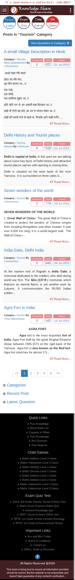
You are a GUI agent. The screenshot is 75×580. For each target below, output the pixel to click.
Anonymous (11, 66)
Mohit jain (24, 146)
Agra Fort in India (19, 307)
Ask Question (39, 440)
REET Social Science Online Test (39, 514)
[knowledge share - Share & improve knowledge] (32, 10)
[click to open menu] (70, 10)
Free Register (39, 445)
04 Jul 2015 (61, 263)
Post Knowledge (39, 423)
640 (48, 263)
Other (7, 62)
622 (48, 64)
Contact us (39, 545)
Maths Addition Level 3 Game (39, 458)
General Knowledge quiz (39, 510)
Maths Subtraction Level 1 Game (39, 484)
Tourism (21, 59)
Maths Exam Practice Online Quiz (39, 505)
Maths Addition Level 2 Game (39, 479)
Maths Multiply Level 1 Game (39, 467)
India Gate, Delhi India (24, 250)
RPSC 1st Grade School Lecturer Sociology (39, 518)
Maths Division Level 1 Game (39, 471)
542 (48, 320)
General (8, 146)
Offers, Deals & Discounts (39, 549)
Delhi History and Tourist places (32, 135)
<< (17, 373)
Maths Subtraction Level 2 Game (39, 462)
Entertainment (18, 62)
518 (48, 148)
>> (58, 373)
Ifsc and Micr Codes (39, 536)
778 (48, 203)
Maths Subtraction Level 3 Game (39, 488)
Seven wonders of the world (28, 190)
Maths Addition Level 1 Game (39, 475)
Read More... (62, 123)
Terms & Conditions (39, 540)
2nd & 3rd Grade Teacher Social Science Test (39, 501)
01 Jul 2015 (61, 148)
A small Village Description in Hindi (34, 51)
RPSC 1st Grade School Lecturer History (39, 523)
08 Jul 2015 (61, 203)
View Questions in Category (49, 43)
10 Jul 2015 (61, 320)
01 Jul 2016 (61, 64)
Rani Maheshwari (15, 319)
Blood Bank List (39, 428)
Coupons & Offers (39, 432)
